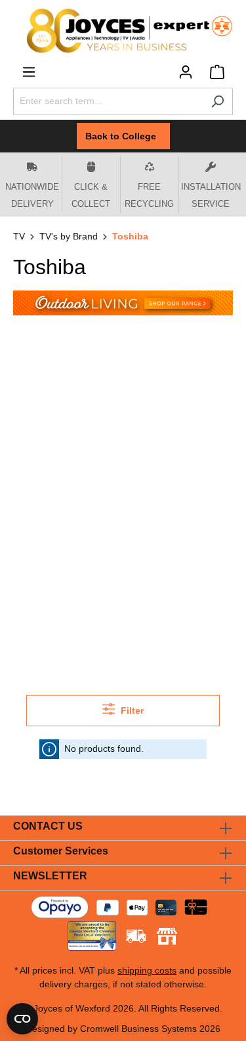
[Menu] (29, 72)
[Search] (217, 101)
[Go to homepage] (123, 31)
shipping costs (146, 970)
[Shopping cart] (217, 72)
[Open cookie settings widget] (22, 1018)
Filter (131, 710)
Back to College (123, 136)
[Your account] (185, 72)
